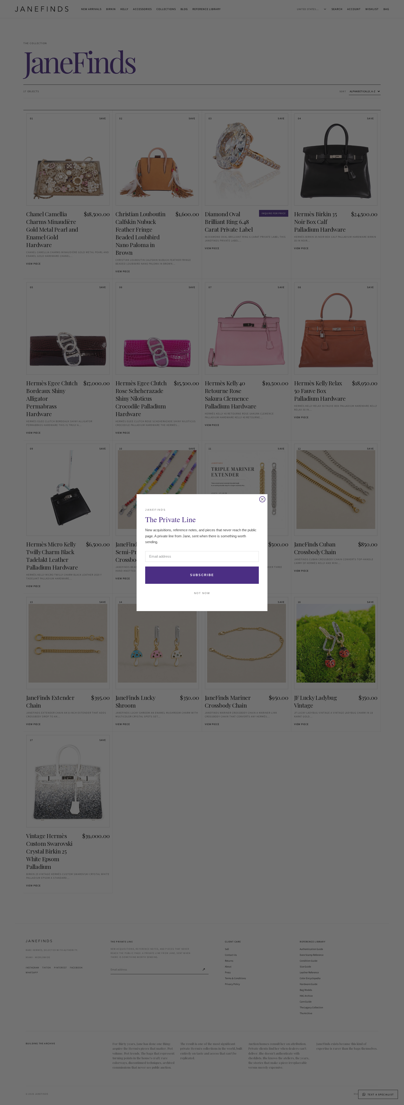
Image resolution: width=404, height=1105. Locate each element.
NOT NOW (202, 593)
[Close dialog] (262, 499)
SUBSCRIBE (202, 575)
